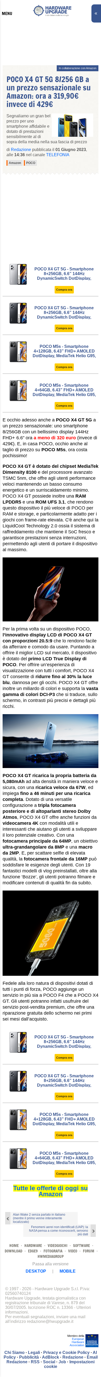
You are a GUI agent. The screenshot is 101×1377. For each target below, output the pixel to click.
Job (62, 1362)
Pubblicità (29, 1357)
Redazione (72, 1357)
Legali (34, 1352)
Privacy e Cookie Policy (66, 1352)
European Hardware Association (77, 1342)
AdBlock (50, 1357)
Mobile (68, 1271)
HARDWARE (33, 1245)
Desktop (36, 1271)
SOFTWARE (81, 1245)
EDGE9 (33, 1251)
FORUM (88, 1251)
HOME (14, 1245)
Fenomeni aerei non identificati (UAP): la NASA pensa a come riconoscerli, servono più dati (58, 1230)
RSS (35, 1362)
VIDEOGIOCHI (57, 1245)
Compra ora (64, 289)
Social (49, 1362)
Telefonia (57, 155)
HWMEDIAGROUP (51, 1256)
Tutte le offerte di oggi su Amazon (50, 1191)
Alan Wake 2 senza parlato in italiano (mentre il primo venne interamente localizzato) (39, 1218)
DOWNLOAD (13, 1251)
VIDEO (72, 1251)
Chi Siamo (14, 1352)
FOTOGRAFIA (53, 1251)
